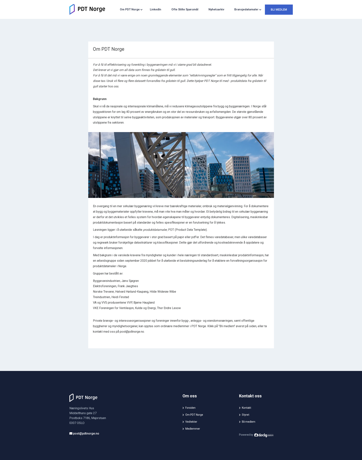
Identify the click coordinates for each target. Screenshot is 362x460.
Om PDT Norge (194, 414)
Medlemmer (192, 428)
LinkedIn (155, 9)
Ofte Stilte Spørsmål (184, 9)
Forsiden (190, 407)
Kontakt (246, 407)
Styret (245, 414)
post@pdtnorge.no (85, 433)
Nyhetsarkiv (216, 9)
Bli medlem (279, 9)
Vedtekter (191, 421)
